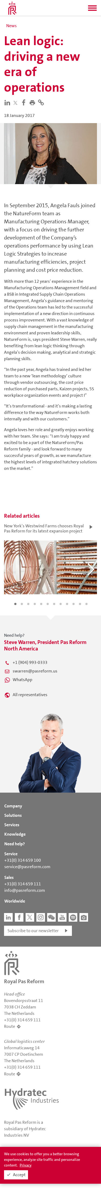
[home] (12, 8)
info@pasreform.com (24, 890)
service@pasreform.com (27, 866)
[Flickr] (83, 917)
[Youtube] (62, 917)
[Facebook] (24, 102)
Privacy (26, 1165)
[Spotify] (73, 917)
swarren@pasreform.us (35, 671)
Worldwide (14, 901)
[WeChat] (51, 917)
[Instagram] (40, 917)
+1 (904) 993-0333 (30, 662)
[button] (92, 9)
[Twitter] (16, 103)
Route (9, 1026)
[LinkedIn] (8, 102)
